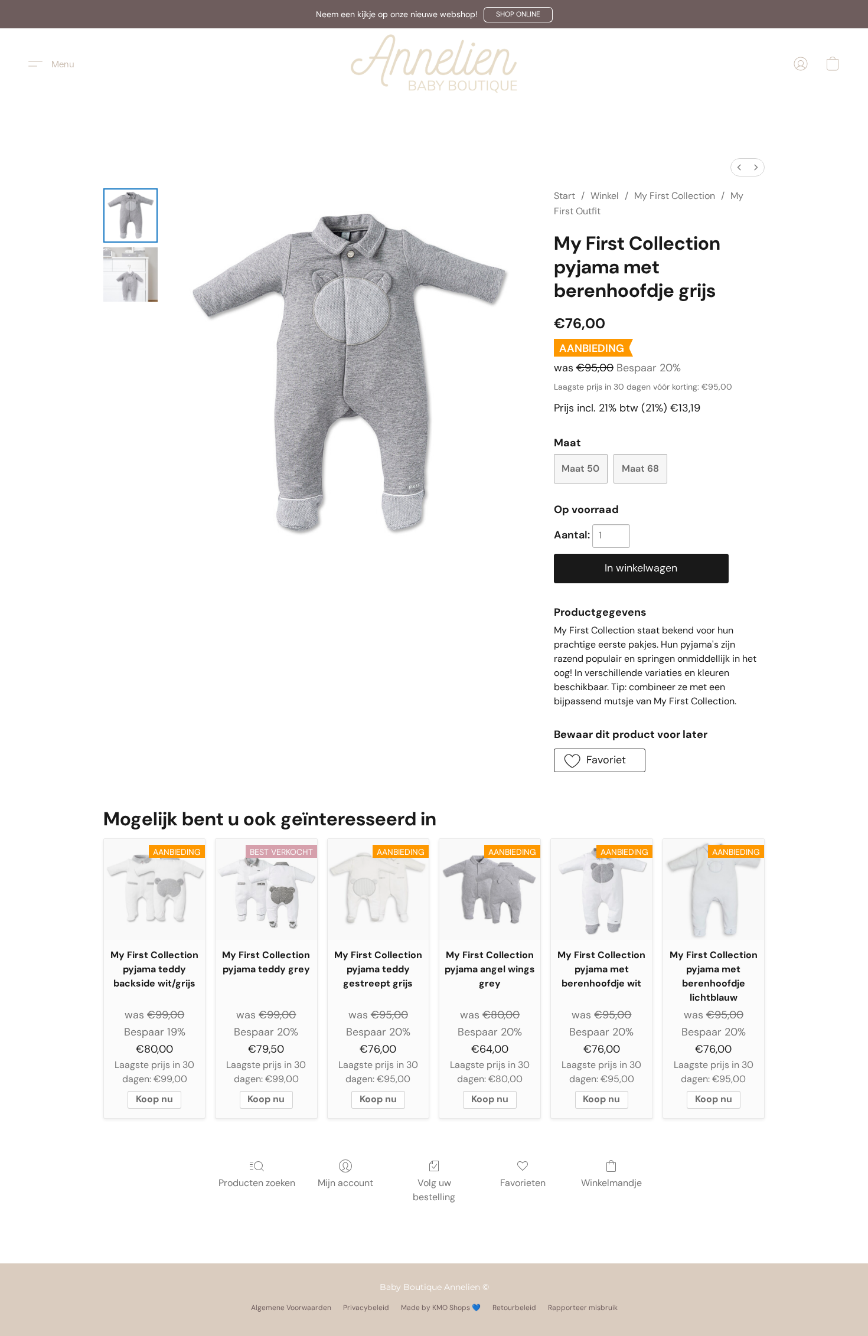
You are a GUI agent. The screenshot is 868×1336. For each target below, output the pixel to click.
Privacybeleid (366, 1307)
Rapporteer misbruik (583, 1307)
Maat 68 (640, 468)
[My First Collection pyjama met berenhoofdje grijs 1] (130, 274)
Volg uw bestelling (434, 1190)
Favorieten (523, 1183)
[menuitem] (739, 167)
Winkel (604, 196)
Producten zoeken (256, 1183)
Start (564, 196)
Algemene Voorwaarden (291, 1307)
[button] (518, 14)
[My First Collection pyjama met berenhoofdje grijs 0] (130, 215)
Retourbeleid (514, 1307)
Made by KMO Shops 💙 (441, 1307)
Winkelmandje (611, 1183)
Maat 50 (580, 468)
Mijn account (345, 1183)
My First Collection (674, 196)
